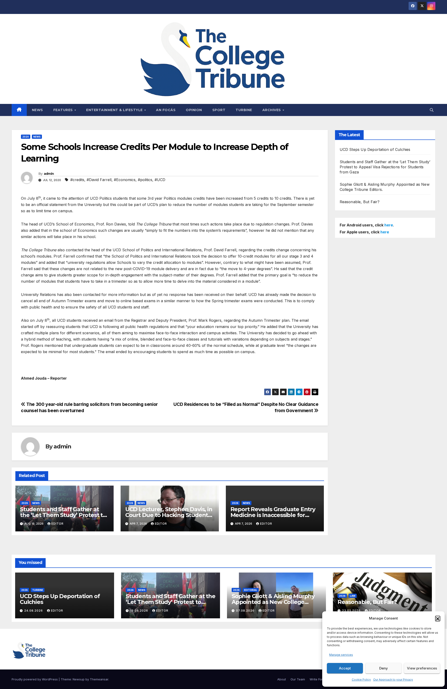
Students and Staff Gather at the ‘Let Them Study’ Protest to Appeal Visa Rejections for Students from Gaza (385, 166)
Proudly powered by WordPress (35, 679)
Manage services (341, 654)
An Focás (166, 110)
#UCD (160, 179)
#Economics (124, 179)
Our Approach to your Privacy (393, 679)
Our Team (298, 679)
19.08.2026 (139, 610)
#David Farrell (99, 179)
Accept (345, 668)
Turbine (244, 110)
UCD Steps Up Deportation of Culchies (375, 149)
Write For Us (318, 679)
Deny (383, 668)
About (281, 679)
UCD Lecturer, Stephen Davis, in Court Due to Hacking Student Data (168, 515)
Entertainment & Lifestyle (115, 110)
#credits (77, 179)
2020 (25, 136)
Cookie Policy (361, 679)
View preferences (422, 668)
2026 (24, 503)
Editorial (250, 590)
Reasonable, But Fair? (360, 201)
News (37, 110)
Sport (219, 110)
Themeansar (99, 679)
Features (63, 110)
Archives (272, 110)
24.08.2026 (34, 610)
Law (352, 595)
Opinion (194, 110)
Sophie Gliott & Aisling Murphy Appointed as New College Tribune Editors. (273, 602)
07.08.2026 (245, 610)
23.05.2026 (352, 610)
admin (49, 174)
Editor (57, 523)
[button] (437, 618)
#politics (145, 179)
